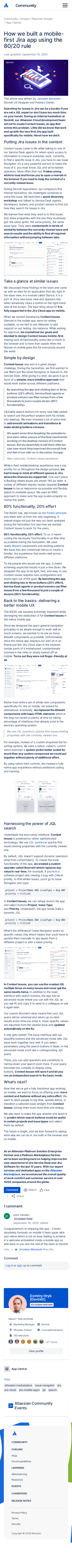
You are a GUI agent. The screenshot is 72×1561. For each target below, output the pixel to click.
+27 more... (52, 1342)
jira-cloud (10, 1389)
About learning (19, 1474)
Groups (24, 18)
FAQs (14, 1455)
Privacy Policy (19, 1512)
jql (44, 1389)
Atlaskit (16, 545)
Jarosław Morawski (49, 98)
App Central (13, 22)
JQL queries (36, 842)
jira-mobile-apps (29, 1389)
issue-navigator (44, 1385)
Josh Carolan (21, 1214)
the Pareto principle (54, 512)
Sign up (21, 1265)
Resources (17, 1479)
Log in (9, 1265)
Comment (12, 1189)
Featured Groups (42, 18)
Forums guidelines (21, 1461)
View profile (36, 1351)
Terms (15, 1518)
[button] (36, 78)
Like (6, 1249)
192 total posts (21, 1335)
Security (16, 1524)
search (52, 1389)
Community (26, 5)
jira (59, 1385)
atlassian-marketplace (18, 1385)
